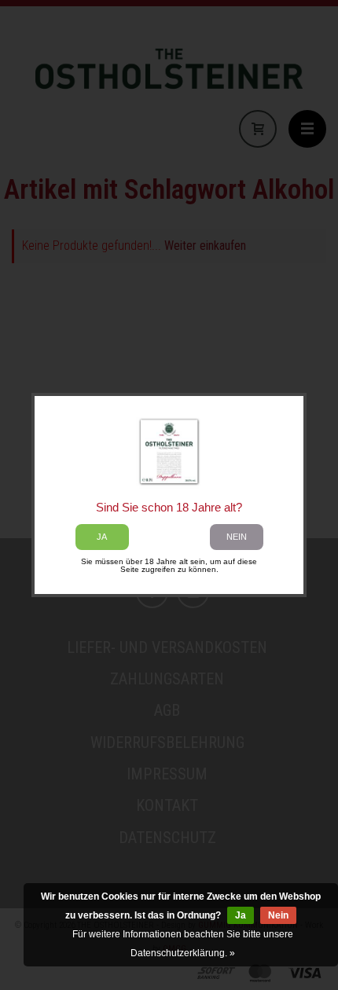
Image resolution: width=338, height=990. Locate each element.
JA (102, 536)
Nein (278, 915)
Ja (240, 915)
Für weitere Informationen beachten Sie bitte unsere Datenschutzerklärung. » (182, 944)
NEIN (236, 536)
